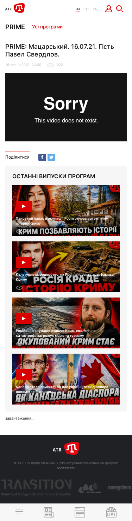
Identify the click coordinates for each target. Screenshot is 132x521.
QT (86, 9)
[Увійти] (109, 8)
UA (78, 9)
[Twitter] (51, 157)
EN (95, 9)
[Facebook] (42, 157)
